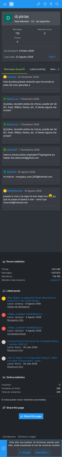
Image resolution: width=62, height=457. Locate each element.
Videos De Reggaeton (18, 306)
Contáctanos (9, 436)
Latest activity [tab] (37, 69)
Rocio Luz (12, 98)
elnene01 (12, 149)
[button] (5, 4)
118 (17, 33)
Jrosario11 (55, 280)
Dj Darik (11, 171)
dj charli (11, 76)
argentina (45, 21)
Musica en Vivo (15, 350)
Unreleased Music (16, 333)
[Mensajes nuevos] (51, 4)
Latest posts (13, 290)
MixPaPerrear (14, 190)
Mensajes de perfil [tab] (14, 69)
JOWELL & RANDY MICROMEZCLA (24, 314)
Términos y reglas (27, 436)
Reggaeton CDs (15, 320)
